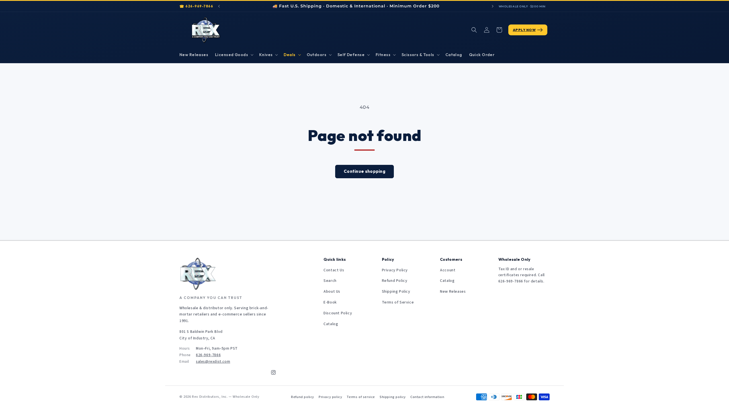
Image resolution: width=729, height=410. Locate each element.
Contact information (427, 396)
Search (330, 281)
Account (447, 270)
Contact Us (333, 270)
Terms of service (361, 396)
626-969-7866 (199, 6)
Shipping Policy (396, 291)
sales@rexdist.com (213, 361)
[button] (234, 55)
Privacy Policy (395, 270)
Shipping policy (393, 396)
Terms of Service (398, 302)
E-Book (330, 302)
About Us (331, 291)
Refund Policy (394, 281)
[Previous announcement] (219, 6)
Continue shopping (364, 171)
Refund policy (302, 396)
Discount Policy (337, 313)
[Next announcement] (492, 6)
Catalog (330, 324)
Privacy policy (330, 396)
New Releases (453, 291)
